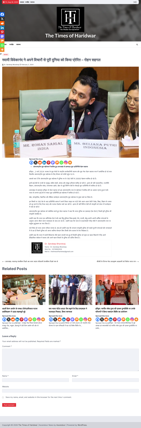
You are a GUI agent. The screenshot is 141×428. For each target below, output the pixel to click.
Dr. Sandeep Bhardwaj (11, 64)
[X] (36, 162)
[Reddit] (40, 162)
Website (5, 386)
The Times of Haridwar (70, 36)
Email (75, 376)
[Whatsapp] (61, 162)
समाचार (22, 2)
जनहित (27, 2)
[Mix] (57, 162)
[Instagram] (66, 162)
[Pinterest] (48, 162)
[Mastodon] (53, 162)
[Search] (137, 44)
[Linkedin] (44, 162)
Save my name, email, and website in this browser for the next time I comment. (39, 397)
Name (5, 376)
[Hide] (1, 54)
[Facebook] (31, 162)
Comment (7, 346)
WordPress (82, 425)
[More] (70, 162)
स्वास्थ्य (32, 2)
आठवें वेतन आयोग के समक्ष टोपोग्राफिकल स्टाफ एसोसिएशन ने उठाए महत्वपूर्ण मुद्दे (19, 310)
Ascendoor (60, 425)
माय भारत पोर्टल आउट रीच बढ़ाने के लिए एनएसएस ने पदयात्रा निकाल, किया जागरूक (68, 310)
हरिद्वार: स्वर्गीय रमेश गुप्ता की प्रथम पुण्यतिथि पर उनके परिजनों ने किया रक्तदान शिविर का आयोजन (115, 310)
